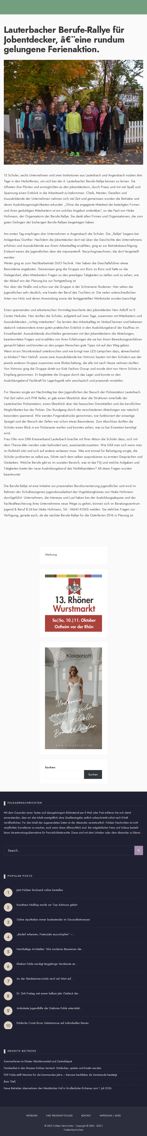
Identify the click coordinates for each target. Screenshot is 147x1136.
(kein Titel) (10, 1081)
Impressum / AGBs (110, 1115)
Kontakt (86, 1115)
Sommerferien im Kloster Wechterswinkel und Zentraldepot (38, 1061)
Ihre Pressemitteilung (59, 1115)
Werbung (32, 1115)
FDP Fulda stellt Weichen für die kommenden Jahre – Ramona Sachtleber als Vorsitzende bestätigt (60, 1075)
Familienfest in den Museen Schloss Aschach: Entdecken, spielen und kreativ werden (52, 1068)
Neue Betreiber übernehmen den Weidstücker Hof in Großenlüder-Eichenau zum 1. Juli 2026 (58, 1088)
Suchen (50, 767)
